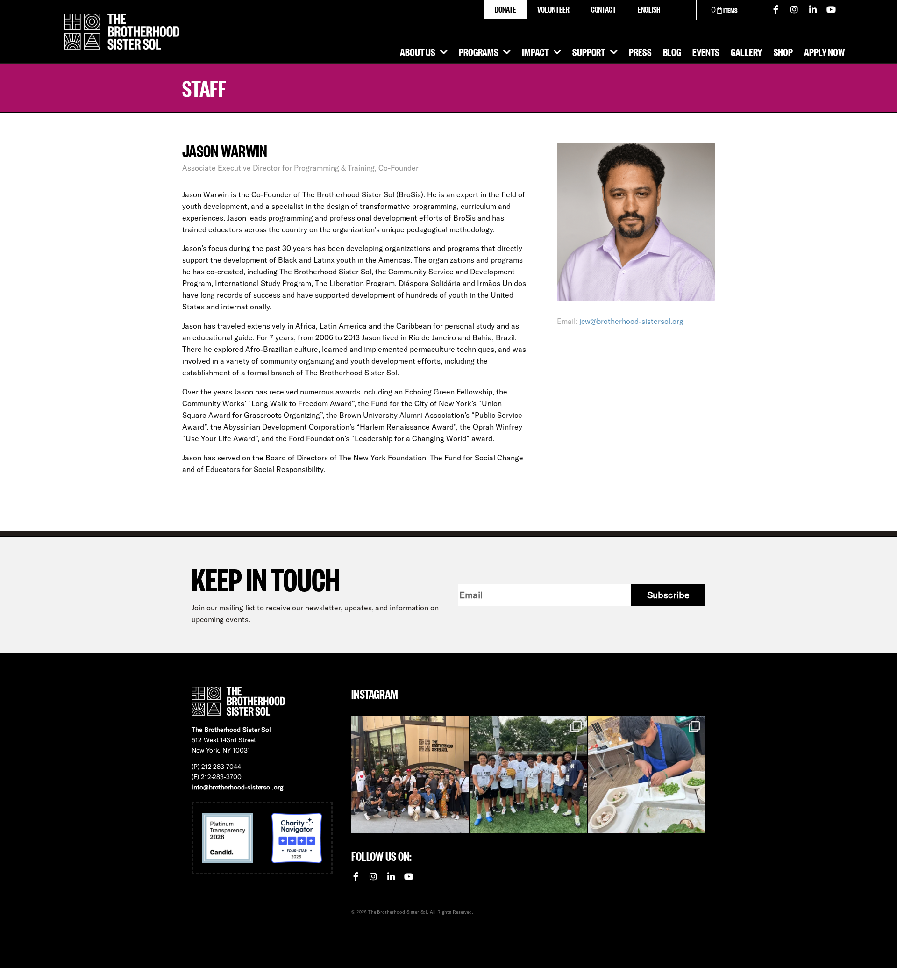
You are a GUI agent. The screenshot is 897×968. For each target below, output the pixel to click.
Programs (478, 51)
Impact (535, 51)
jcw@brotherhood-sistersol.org (631, 321)
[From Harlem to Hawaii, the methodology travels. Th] (410, 774)
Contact (603, 9)
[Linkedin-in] (813, 9)
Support (588, 51)
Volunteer (553, 9)
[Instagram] (794, 9)
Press (640, 51)
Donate (505, 9)
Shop (783, 51)
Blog (672, 51)
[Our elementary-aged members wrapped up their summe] (646, 774)
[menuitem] (648, 9)
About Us (417, 51)
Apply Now (824, 51)
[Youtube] (831, 9)
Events (705, 51)
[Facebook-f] (776, 9)
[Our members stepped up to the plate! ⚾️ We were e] (528, 774)
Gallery (746, 51)
